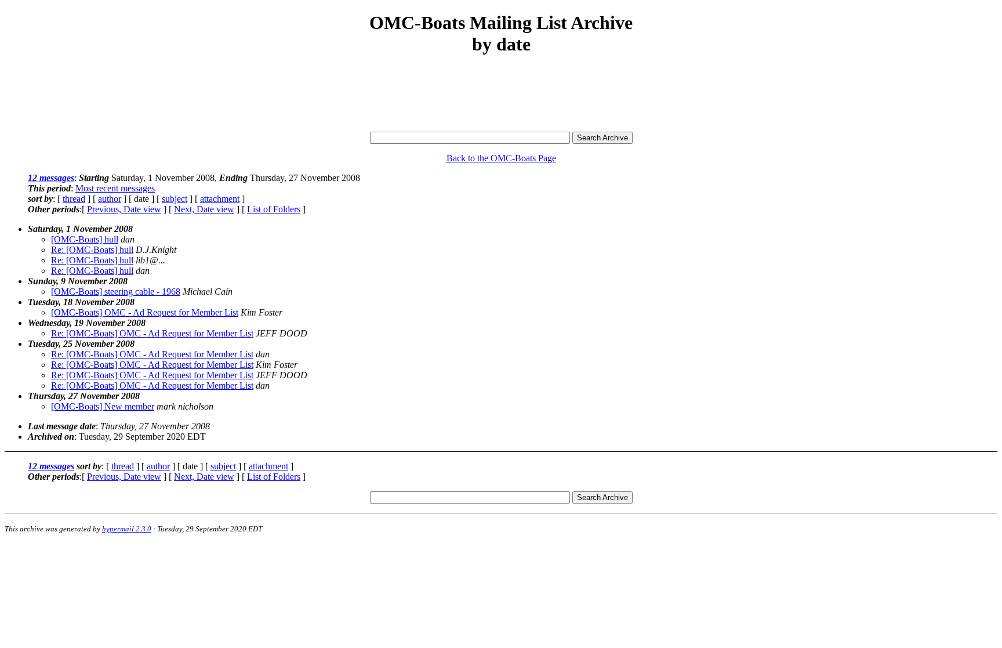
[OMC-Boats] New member (102, 406)
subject (174, 199)
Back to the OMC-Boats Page (501, 158)
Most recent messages (115, 188)
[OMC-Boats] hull (84, 239)
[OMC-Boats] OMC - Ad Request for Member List (144, 312)
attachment (219, 199)
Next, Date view (204, 209)
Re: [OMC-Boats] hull (92, 250)
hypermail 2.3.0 (126, 528)
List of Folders (273, 209)
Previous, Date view (124, 209)
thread (74, 199)
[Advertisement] (501, 94)
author (109, 199)
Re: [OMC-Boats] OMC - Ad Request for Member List (152, 333)
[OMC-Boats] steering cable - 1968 (115, 291)
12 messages (51, 178)
